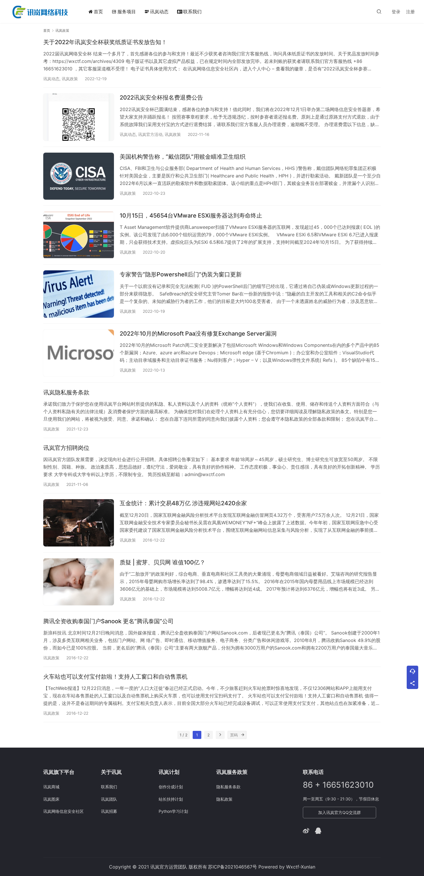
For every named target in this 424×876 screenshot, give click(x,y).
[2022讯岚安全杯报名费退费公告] (78, 117)
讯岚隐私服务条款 (66, 392)
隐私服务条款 (228, 786)
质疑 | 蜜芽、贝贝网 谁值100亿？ (162, 562)
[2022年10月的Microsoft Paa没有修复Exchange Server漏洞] (78, 353)
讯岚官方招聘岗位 (66, 447)
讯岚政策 (70, 78)
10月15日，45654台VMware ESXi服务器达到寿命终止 (191, 215)
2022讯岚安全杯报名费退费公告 (161, 97)
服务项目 (126, 11)
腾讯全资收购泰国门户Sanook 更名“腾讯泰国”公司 (108, 621)
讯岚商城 (51, 786)
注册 (410, 11)
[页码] (243, 735)
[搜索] (379, 11)
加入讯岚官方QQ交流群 (339, 812)
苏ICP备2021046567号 (232, 867)
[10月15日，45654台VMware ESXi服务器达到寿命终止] (78, 235)
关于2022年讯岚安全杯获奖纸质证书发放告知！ (105, 42)
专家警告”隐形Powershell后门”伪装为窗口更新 (181, 274)
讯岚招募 (109, 811)
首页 (98, 11)
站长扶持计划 (171, 799)
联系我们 (192, 11)
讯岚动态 (156, 11)
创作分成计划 (171, 786)
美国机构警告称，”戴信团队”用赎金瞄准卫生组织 (182, 156)
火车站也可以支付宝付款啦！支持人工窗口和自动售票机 (115, 676)
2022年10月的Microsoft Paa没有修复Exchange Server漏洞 (198, 333)
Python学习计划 (173, 811)
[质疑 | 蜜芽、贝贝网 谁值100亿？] (78, 581)
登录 (396, 11)
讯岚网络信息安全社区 (63, 811)
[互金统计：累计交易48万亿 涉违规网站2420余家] (78, 522)
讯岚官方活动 (150, 134)
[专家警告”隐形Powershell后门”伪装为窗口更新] (78, 293)
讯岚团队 (109, 799)
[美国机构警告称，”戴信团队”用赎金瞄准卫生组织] (78, 176)
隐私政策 (224, 799)
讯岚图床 (51, 799)
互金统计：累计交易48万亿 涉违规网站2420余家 (183, 503)
